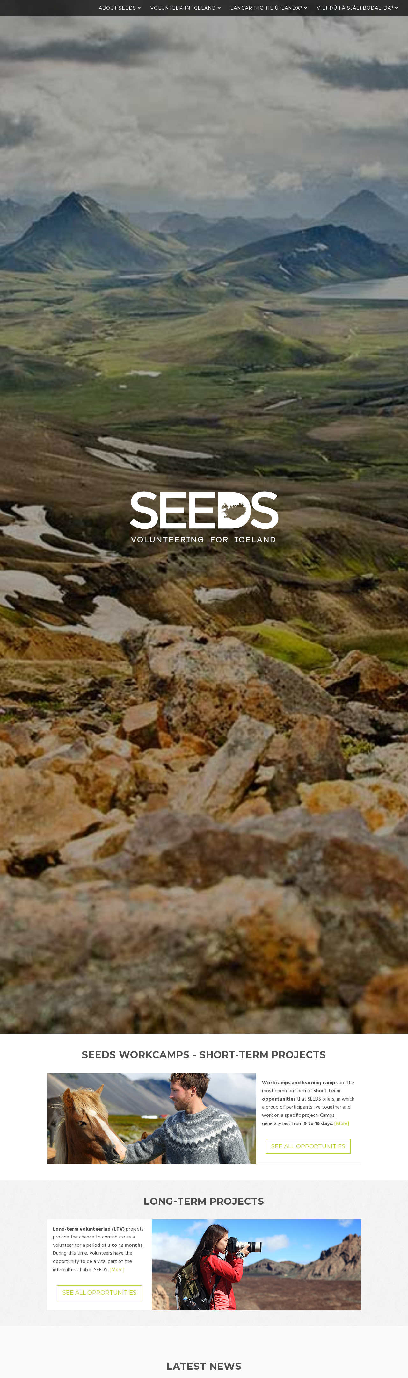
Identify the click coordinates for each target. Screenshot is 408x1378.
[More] (341, 1124)
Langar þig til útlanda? (267, 8)
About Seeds (118, 8)
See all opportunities (308, 1146)
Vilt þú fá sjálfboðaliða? (356, 8)
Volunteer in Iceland (184, 8)
